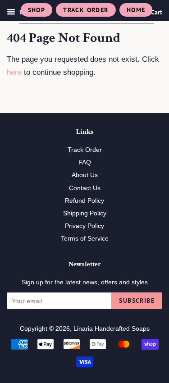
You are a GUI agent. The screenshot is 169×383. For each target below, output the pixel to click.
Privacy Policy (84, 225)
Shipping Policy (84, 213)
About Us (85, 174)
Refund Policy (84, 200)
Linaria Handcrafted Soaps (111, 328)
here (14, 72)
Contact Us (84, 188)
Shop (37, 10)
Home (136, 10)
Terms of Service (85, 238)
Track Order (85, 10)
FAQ (84, 162)
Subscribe (137, 300)
